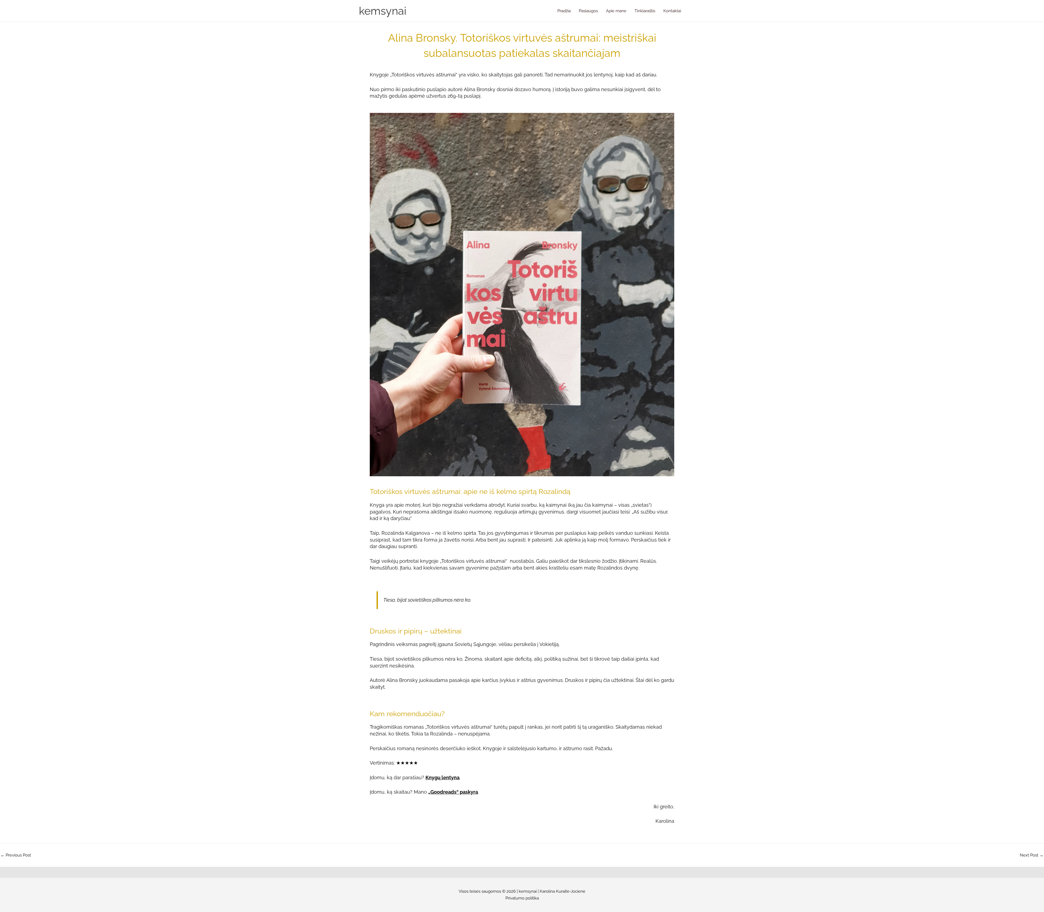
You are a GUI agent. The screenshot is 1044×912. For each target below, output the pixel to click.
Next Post (1031, 855)
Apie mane (616, 10)
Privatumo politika (522, 898)
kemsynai (382, 10)
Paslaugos (588, 10)
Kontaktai (672, 10)
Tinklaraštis (645, 10)
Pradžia (564, 10)
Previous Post (16, 855)
